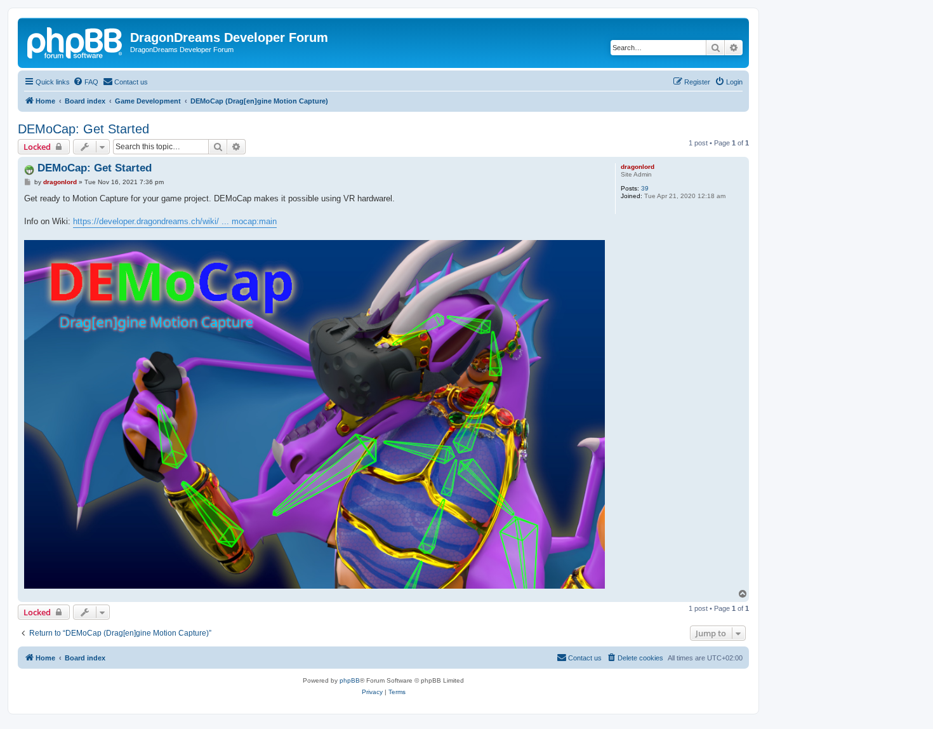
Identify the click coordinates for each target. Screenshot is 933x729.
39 (645, 188)
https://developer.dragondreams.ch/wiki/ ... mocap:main (175, 221)
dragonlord (637, 166)
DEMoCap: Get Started (83, 129)
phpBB (350, 680)
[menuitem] (85, 82)
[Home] (75, 41)
